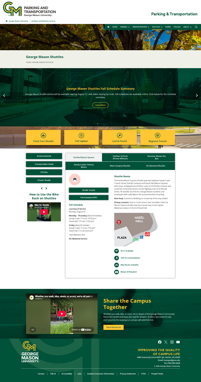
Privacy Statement (128, 373)
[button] (4, 95)
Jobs (79, 373)
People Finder (157, 373)
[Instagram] (172, 342)
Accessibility (67, 373)
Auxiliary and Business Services (43, 21)
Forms (168, 27)
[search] (196, 27)
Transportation (139, 27)
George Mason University (18, 21)
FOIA (143, 373)
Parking (123, 27)
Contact (41, 373)
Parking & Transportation (174, 14)
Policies (177, 27)
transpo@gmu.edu (172, 360)
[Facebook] (160, 342)
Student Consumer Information (100, 373)
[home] (108, 27)
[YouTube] (178, 342)
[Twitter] (166, 342)
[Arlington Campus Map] (142, 229)
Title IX (53, 373)
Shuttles (156, 27)
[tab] (83, 157)
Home (114, 27)
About (186, 27)
